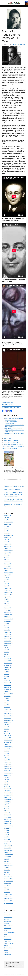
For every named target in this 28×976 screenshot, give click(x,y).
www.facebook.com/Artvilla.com (10, 407)
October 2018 (7, 667)
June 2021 (6, 601)
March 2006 (7, 874)
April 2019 (6, 654)
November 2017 (8, 689)
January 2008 (7, 848)
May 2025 (6, 528)
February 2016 (7, 735)
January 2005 (7, 896)
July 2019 (6, 647)
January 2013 (7, 817)
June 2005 (7, 885)
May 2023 (6, 557)
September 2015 (8, 746)
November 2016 (8, 715)
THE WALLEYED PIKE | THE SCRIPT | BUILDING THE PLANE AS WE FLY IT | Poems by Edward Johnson (14, 494)
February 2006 (8, 876)
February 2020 (8, 632)
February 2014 (7, 788)
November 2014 (8, 768)
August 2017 (7, 696)
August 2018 (7, 669)
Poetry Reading (8, 939)
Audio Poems (7, 921)
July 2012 (6, 830)
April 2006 (6, 872)
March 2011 (7, 843)
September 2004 (8, 903)
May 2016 (6, 729)
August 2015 (7, 749)
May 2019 (6, 652)
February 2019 (7, 658)
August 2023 (7, 553)
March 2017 (7, 707)
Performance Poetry (9, 932)
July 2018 (6, 671)
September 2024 (8, 535)
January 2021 (7, 610)
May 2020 (6, 625)
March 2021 (7, 605)
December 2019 (8, 636)
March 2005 (7, 892)
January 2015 (7, 764)
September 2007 (8, 854)
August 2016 (7, 722)
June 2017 (6, 700)
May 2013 (6, 808)
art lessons (7, 914)
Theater (6, 952)
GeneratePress (20, 974)
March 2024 (7, 542)
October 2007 (7, 852)
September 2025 (8, 522)
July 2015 (6, 751)
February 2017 (7, 709)
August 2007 (7, 856)
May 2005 (6, 887)
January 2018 (7, 685)
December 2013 (8, 793)
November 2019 (8, 638)
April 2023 (6, 559)
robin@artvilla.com (7, 404)
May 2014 (6, 782)
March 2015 (7, 760)
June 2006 (7, 870)
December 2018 (8, 663)
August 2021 (7, 597)
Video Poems (7, 954)
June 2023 (7, 555)
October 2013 (7, 797)
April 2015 (6, 757)
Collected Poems (8, 925)
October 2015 (7, 744)
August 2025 (7, 524)
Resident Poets (8, 947)
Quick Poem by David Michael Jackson (14, 486)
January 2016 (7, 738)
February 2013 (7, 815)
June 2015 (6, 753)
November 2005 (8, 878)
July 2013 (6, 804)
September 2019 (8, 643)
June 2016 (6, 726)
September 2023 (8, 550)
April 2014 (6, 784)
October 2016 (7, 718)
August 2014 (7, 775)
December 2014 (8, 766)
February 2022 (8, 588)
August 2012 (7, 828)
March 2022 (7, 586)
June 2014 (6, 779)
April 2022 (6, 583)
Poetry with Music (8, 943)
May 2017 (6, 702)
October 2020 (7, 616)
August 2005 (7, 883)
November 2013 (8, 795)
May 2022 (6, 581)
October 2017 (7, 691)
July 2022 (6, 577)
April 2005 (6, 889)
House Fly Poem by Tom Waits (12, 489)
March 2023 (7, 561)
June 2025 (6, 526)
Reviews (6, 950)
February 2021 (7, 608)
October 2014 (7, 771)
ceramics (6, 923)
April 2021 (6, 603)
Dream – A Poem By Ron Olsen (12, 442)
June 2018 (6, 674)
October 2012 (7, 823)
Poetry (5, 934)
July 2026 (6, 517)
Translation (15, 440)
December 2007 (8, 850)
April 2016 (6, 731)
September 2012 (8, 826)
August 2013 (7, 801)
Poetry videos (7, 438)
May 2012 (6, 834)
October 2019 (7, 641)
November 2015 (8, 742)
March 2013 (7, 812)
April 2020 (6, 627)
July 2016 (6, 724)
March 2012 (7, 839)
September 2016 (8, 720)
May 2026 (6, 520)
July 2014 (6, 777)
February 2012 (7, 841)
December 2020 (8, 612)
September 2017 (8, 693)
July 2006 (6, 867)
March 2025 (7, 533)
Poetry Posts (7, 936)
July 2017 (6, 698)
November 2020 (8, 614)
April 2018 (6, 678)
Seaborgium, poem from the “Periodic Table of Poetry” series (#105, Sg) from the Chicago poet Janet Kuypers (13, 446)
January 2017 (7, 711)
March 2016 (7, 733)
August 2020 (7, 621)
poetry (9, 440)
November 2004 (8, 900)
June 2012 (6, 832)
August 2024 (7, 537)
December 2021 (8, 592)
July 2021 (6, 599)
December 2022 (8, 568)
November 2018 (8, 665)
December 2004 (8, 898)
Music (5, 930)
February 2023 (8, 564)
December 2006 (8, 865)
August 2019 (7, 645)
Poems (5, 440)
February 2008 (8, 845)
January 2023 (7, 566)
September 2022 (8, 572)
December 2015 (8, 740)
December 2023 (8, 546)
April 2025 (6, 531)
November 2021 (8, 594)
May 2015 (6, 755)
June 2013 (6, 806)
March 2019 (7, 656)
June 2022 (6, 579)
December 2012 (8, 819)
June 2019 (6, 649)
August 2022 (7, 575)
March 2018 (7, 680)
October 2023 (7, 548)
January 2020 (7, 634)
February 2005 (8, 894)
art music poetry (8, 917)
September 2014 (8, 773)
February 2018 (7, 682)
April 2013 (6, 810)
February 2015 (7, 762)
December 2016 (8, 713)
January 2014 (7, 790)
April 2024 (6, 539)
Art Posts (6, 919)
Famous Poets (7, 928)
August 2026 (7, 515)
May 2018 (6, 676)
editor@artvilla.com (7, 402)
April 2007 (6, 861)
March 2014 (7, 786)
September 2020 (8, 619)
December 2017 (8, 687)
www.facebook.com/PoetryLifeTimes (11, 406)
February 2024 (8, 544)
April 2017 (6, 704)
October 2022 (7, 570)
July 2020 (6, 623)
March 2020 (7, 630)
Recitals (6, 945)
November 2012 (8, 821)
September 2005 (8, 881)
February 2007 (8, 863)
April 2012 (6, 837)
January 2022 (7, 590)
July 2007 (6, 859)
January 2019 (7, 660)
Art (5, 912)
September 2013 (8, 799)
